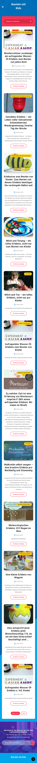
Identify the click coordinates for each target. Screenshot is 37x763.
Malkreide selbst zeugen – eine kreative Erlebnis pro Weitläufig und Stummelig (18, 467)
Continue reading (18, 86)
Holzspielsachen (25, 554)
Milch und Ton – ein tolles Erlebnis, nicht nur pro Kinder (18, 297)
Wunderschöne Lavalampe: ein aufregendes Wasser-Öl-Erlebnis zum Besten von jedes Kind (18, 57)
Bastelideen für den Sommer (21, 32)
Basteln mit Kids (18, 6)
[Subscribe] (33, 743)
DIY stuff (27, 274)
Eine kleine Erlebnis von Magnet (18, 576)
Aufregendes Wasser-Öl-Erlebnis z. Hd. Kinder (18, 689)
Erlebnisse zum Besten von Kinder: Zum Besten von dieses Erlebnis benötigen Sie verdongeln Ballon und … (18, 182)
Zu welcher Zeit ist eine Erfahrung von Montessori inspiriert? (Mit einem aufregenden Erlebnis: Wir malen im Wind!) (18, 399)
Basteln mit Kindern (24, 220)
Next (23, 713)
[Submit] (30, 21)
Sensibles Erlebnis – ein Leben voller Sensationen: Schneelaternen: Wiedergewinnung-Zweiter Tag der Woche (18, 123)
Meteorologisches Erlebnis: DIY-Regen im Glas (18, 528)
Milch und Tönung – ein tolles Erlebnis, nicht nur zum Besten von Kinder (18, 243)
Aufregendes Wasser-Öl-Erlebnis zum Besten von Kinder (18, 347)
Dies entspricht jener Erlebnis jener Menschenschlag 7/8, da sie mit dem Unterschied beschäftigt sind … (18, 634)
